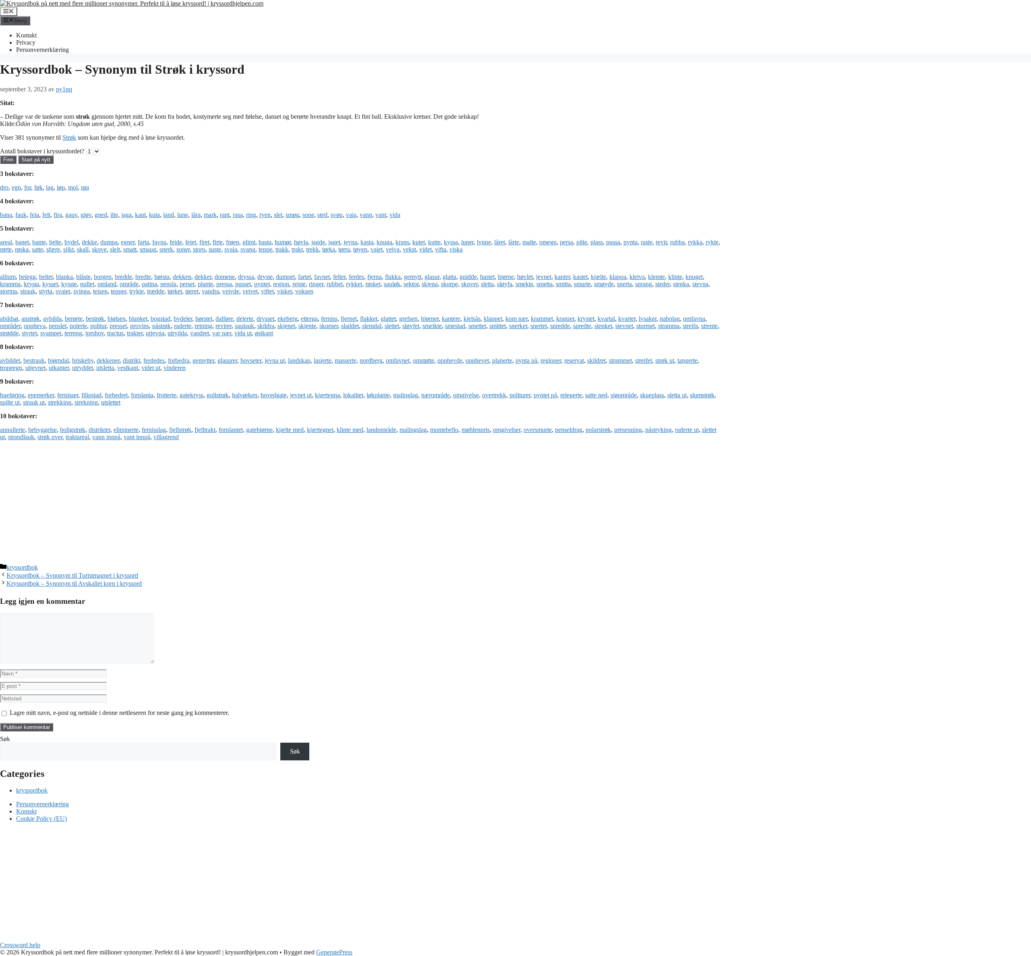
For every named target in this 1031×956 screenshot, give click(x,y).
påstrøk (161, 325)
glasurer (227, 360)
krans (402, 242)
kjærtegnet (320, 429)
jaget (334, 242)
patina (149, 284)
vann (366, 214)
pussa (613, 242)
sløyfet (410, 325)
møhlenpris (476, 429)
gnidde (468, 276)
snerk (166, 249)
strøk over (49, 437)
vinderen (175, 367)
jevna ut (275, 360)
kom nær (516, 318)
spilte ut (10, 402)
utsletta (105, 367)
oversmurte (538, 429)
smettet (477, 325)
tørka (328, 249)
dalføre (224, 318)
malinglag (405, 395)
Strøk (69, 137)
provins (139, 325)
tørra (344, 249)
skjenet (286, 325)
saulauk (244, 325)
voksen (304, 291)
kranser (565, 318)
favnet (322, 276)
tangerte (687, 360)
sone (308, 214)
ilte (114, 214)
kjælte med (290, 429)
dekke (89, 242)
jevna (350, 242)
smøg (292, 214)
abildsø (9, 318)
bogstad (160, 318)
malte (529, 242)
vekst (409, 249)
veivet (250, 291)
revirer (223, 325)
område (129, 284)
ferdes (356, 276)
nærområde (435, 395)
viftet (267, 291)
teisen (100, 291)
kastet (580, 276)
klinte (675, 276)
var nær (221, 333)
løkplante (378, 395)
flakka (393, 276)
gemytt (412, 276)
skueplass (652, 395)
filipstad (91, 395)
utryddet (82, 367)
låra (196, 214)
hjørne (506, 276)
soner (183, 249)
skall (83, 249)
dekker (203, 276)
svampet (50, 333)
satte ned (596, 395)
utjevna (155, 333)
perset (187, 284)
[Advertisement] (241, 503)
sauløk (392, 284)
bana (6, 214)
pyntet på (545, 395)
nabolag (670, 318)
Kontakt (26, 35)
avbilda (52, 318)
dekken (182, 276)
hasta (265, 242)
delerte (244, 318)
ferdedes (154, 360)
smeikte (432, 325)
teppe (265, 249)
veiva (393, 249)
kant (140, 214)
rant (225, 214)
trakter (135, 333)
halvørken (244, 395)
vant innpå (137, 437)
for (27, 187)
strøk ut (664, 360)
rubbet (335, 284)
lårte (513, 242)
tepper (118, 291)
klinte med (350, 429)
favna (159, 242)
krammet (542, 318)
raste (646, 242)
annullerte (12, 429)
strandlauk (21, 437)
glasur (431, 276)
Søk (5, 738)
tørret (192, 291)
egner (128, 242)
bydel (71, 242)
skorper (328, 325)
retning (203, 325)
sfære (53, 249)
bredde (123, 276)
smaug (148, 249)
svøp (337, 214)
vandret (199, 333)
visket (284, 291)
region (281, 284)
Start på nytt (35, 160)
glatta (449, 276)
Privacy (25, 42)
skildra (265, 325)
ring (251, 214)
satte (37, 249)
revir (661, 242)
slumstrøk (702, 395)
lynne (484, 242)
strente (709, 325)
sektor (411, 284)
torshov (94, 333)
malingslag (413, 429)
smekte (524, 284)
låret (499, 242)
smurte (582, 284)
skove (99, 249)
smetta (544, 284)
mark (210, 214)
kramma (10, 284)
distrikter (99, 429)
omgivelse (466, 395)
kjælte (598, 276)
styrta (45, 291)
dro (4, 187)
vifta (440, 249)
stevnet (624, 325)
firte (218, 242)
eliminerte (126, 429)
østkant (264, 333)
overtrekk (494, 395)
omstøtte (423, 360)
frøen (232, 242)
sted (322, 214)
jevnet (543, 276)
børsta (162, 276)
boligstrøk (72, 429)
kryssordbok (22, 567)
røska (22, 249)
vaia (351, 214)
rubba (677, 242)
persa (566, 242)
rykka (695, 242)
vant (380, 214)
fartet (304, 276)
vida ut (243, 333)
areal (6, 242)
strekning (86, 402)
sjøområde (624, 395)
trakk (281, 249)
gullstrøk (218, 395)
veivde (230, 291)
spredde (560, 325)
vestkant (127, 367)
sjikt (68, 249)
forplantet (231, 429)
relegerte (571, 395)
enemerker (41, 395)
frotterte (166, 395)
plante (205, 284)
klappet (493, 318)
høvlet (525, 276)
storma (8, 291)
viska (456, 249)
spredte (582, 325)
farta (143, 242)
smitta (563, 284)
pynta (630, 242)
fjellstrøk (180, 429)
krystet (586, 318)
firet (204, 242)
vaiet (377, 249)
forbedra (178, 360)
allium (8, 276)
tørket (175, 291)
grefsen (408, 318)
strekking (59, 402)
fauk (21, 214)
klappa (617, 276)
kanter (562, 276)
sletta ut (677, 395)
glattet (388, 318)
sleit (115, 249)
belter (46, 276)
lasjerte (322, 360)
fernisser (67, 395)
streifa (690, 325)
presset (118, 325)
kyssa (451, 242)
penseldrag (568, 429)
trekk (312, 249)
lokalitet (353, 395)
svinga (81, 291)
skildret (596, 360)
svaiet (63, 291)
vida (394, 214)
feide (176, 242)
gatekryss (191, 395)
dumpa (109, 242)
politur (98, 325)
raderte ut (687, 429)
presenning (628, 429)
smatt (130, 249)
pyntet (262, 284)
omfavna (694, 318)
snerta (624, 284)
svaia (230, 249)
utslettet (110, 402)
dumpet (285, 276)
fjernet (349, 318)
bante (39, 242)
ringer (316, 284)
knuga (384, 242)
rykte (712, 242)
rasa (238, 214)
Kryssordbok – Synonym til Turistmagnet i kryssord (72, 575)
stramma (668, 325)
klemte (656, 276)
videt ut (150, 367)
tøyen (360, 249)
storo (199, 249)
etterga (309, 318)
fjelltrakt (205, 429)
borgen (103, 276)
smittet (497, 325)
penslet (57, 325)
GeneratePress (334, 952)
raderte (182, 325)
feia (34, 214)
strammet (620, 360)
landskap (299, 360)
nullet (87, 284)
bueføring (12, 395)
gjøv (86, 214)
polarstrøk (598, 429)
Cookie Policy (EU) (41, 818)
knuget (694, 276)
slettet (392, 325)
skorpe (449, 284)
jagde (318, 242)
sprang (643, 284)
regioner (550, 360)
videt (425, 249)
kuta (154, 214)
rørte (6, 249)
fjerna (374, 276)
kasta (366, 242)
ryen (265, 214)
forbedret (116, 395)
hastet (487, 276)
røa (85, 187)
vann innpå (106, 437)
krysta (31, 284)
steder (662, 284)
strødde (9, 333)
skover (469, 284)
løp (61, 187)
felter (339, 276)
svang (247, 249)
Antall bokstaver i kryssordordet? (42, 151)
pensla (168, 284)
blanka (64, 276)
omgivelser (506, 429)
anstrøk (30, 318)
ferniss (329, 318)
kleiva (637, 276)
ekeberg (287, 318)
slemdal (371, 325)
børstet (203, 318)
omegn (548, 242)
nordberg (371, 360)
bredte (143, 276)
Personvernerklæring (42, 49)
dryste (265, 276)
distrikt (131, 360)
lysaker (647, 318)
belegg (27, 276)
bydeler (183, 318)
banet (22, 242)
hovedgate (274, 395)
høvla (301, 242)
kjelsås (472, 318)
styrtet (29, 333)
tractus (115, 333)
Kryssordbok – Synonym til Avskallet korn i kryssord (74, 583)
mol (73, 187)
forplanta (142, 395)
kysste (69, 284)
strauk (27, 291)
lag (50, 187)
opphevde (449, 360)
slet (278, 214)
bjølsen (117, 318)
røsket (373, 284)
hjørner (430, 318)
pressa (224, 284)
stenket (603, 325)
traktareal (77, 437)
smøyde (604, 284)
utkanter (59, 367)
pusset (243, 284)
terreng (73, 333)
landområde (381, 429)
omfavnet (398, 360)
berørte (74, 318)
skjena (430, 284)
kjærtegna (327, 395)
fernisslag (154, 429)
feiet (190, 242)
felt (46, 214)
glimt (248, 242)
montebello (444, 429)
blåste (83, 276)
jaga (126, 214)
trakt (297, 249)
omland (106, 284)
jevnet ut (301, 395)
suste (215, 249)
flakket (368, 318)
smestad (455, 325)
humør (283, 242)
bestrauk (34, 360)
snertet (538, 325)
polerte (78, 325)
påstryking (658, 429)
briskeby (82, 360)
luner (467, 242)
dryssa (246, 276)
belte (55, 242)
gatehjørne (259, 429)
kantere (451, 318)
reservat (574, 360)
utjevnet (35, 367)
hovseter (250, 360)
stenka (681, 284)
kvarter (627, 318)
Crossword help (20, 945)
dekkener (108, 360)
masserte (345, 360)
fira (58, 214)
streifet (643, 360)
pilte (581, 242)
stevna (700, 284)
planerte (502, 360)
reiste (299, 284)
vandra (210, 291)
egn (16, 187)
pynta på (526, 360)
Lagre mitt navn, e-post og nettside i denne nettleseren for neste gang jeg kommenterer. (119, 712)
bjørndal (58, 360)
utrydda (177, 333)
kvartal (606, 318)
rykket (354, 284)
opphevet (477, 360)
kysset (50, 284)
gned (101, 214)
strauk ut (34, 402)
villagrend (166, 437)
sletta (487, 284)
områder (10, 325)
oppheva (35, 325)
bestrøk (95, 318)
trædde (155, 291)
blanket (138, 318)
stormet (645, 325)
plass (596, 242)
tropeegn (11, 367)
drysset (265, 318)
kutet (418, 242)
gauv (71, 214)
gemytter (203, 360)
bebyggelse (42, 429)
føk (38, 187)
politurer (519, 395)
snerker (518, 325)
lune (182, 214)
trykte (136, 291)
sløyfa (504, 284)
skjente (307, 325)
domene (225, 276)
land (168, 214)
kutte (434, 242)
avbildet (10, 360)
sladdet (350, 325)
